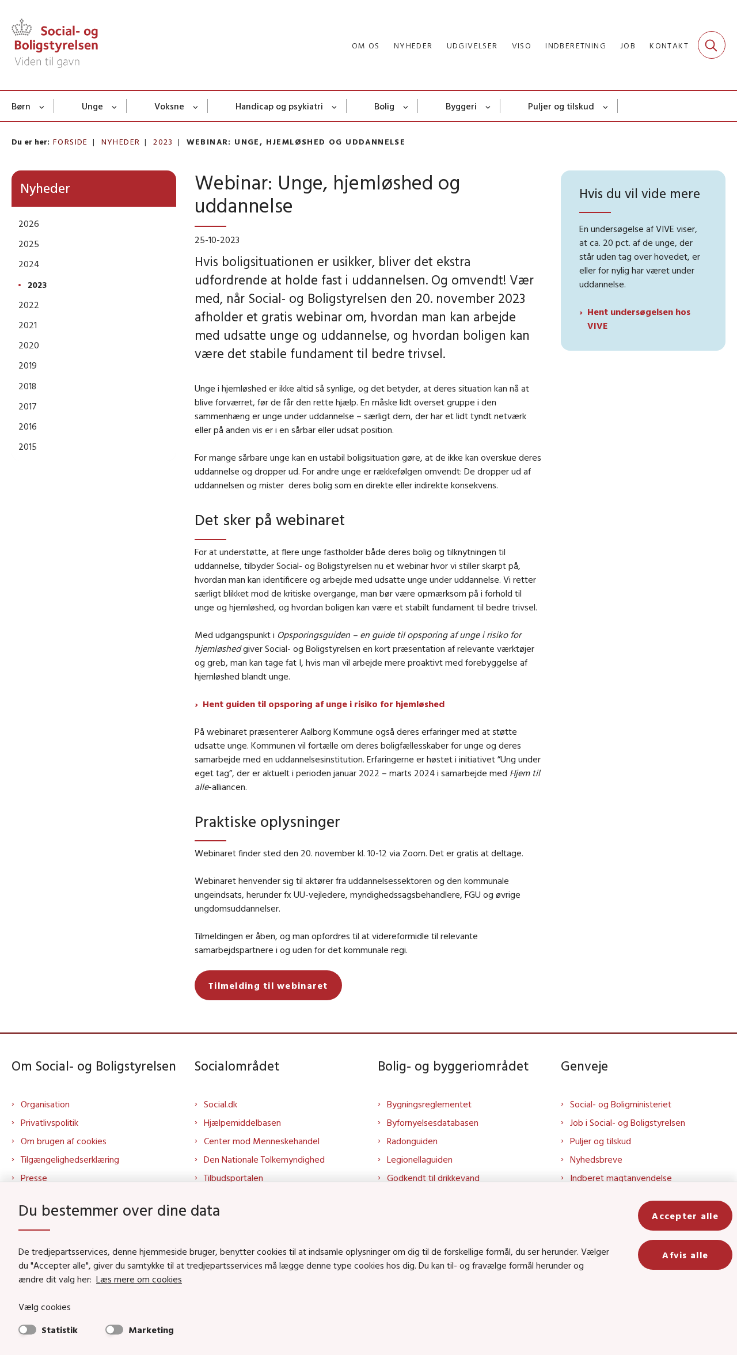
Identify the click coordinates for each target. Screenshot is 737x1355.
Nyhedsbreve (596, 1159)
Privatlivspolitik (49, 1122)
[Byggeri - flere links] (488, 106)
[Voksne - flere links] (196, 106)
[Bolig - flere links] (406, 106)
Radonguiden (412, 1141)
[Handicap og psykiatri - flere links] (335, 106)
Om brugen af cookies (64, 1141)
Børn (21, 106)
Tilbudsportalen (233, 1177)
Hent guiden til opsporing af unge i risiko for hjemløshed (324, 703)
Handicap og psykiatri (279, 106)
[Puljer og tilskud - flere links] (606, 106)
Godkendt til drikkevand (433, 1177)
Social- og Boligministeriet (620, 1104)
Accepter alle (685, 1215)
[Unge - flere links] (115, 106)
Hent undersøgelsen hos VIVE (638, 318)
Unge (92, 106)
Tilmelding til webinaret (268, 985)
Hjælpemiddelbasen (242, 1122)
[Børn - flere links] (42, 106)
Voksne (169, 106)
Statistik (59, 1329)
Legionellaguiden (420, 1159)
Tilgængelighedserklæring (70, 1159)
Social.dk (220, 1104)
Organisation (45, 1104)
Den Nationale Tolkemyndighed (264, 1159)
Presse (34, 1177)
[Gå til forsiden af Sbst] (55, 44)
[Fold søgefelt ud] (711, 45)
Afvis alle (685, 1255)
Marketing (151, 1329)
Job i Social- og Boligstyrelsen (627, 1122)
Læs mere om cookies (139, 1279)
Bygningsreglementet (429, 1104)
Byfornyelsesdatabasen (432, 1122)
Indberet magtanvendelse (621, 1177)
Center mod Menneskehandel (262, 1141)
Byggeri (461, 106)
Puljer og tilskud (561, 106)
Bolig (384, 106)
